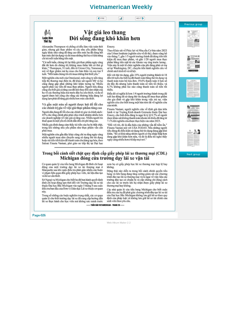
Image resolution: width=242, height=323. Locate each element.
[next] (140, 19)
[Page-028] (193, 139)
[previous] (101, 19)
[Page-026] (193, 89)
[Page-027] (193, 114)
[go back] (120, 19)
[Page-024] (193, 39)
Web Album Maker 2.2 (119, 222)
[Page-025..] (193, 64)
